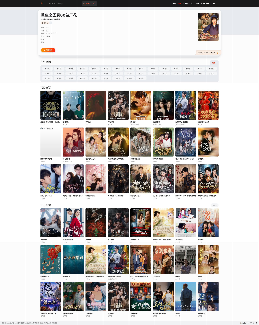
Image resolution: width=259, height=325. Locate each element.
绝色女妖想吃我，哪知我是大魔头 (208, 196)
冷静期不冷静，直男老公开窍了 (73, 196)
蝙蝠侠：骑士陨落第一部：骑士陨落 (50, 122)
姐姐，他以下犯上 (46, 196)
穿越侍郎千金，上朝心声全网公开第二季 (163, 239)
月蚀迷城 (111, 122)
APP (207, 3)
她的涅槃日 (156, 122)
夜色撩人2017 (135, 239)
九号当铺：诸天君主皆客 (116, 196)
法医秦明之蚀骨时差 (181, 122)
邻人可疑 (111, 239)
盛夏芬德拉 (44, 239)
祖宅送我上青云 (135, 196)
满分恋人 (133, 122)
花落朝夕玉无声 (90, 159)
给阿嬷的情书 (44, 276)
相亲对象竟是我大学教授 (116, 159)
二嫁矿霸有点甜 (135, 159)
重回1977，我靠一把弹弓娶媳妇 (185, 196)
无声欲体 (88, 122)
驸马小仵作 (66, 159)
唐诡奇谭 (88, 239)
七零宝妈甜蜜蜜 (158, 159)
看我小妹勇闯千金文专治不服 (184, 159)
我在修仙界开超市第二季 (48, 313)
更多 (214, 205)
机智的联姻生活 (90, 196)
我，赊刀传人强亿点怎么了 (161, 196)
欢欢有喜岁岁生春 (203, 122)
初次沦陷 (201, 159)
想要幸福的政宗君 (46, 159)
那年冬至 (201, 239)
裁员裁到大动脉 (68, 239)
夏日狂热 (66, 122)
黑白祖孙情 (179, 239)
